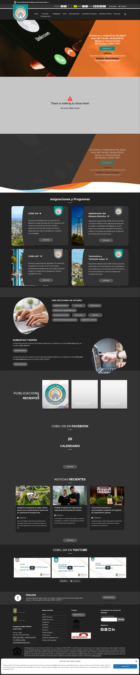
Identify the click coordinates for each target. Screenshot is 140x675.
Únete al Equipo (47, 632)
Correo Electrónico (107, 616)
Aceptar (125, 666)
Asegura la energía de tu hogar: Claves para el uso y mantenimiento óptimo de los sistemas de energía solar (32, 510)
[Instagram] (105, 629)
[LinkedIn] (113, 629)
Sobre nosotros (61, 305)
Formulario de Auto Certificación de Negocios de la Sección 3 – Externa (84, 405)
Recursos (45, 630)
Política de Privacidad (49, 640)
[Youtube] (109, 629)
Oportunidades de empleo (65, 320)
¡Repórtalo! (109, 597)
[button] (136, 661)
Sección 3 (79, 315)
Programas (94, 305)
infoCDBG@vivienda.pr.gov (21, 642)
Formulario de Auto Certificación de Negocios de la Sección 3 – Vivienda (113, 405)
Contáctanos (46, 635)
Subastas (45, 624)
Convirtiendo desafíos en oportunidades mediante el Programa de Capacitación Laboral (106, 510)
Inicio (44, 614)
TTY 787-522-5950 (19, 640)
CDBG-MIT (33, 256)
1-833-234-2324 (30, 637)
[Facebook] (102, 629)
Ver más (46, 240)
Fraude (95, 315)
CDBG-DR (33, 213)
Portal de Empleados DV (50, 637)
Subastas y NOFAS (89, 320)
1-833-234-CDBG (18, 637)
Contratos (45, 627)
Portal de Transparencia (64, 310)
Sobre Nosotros (47, 617)
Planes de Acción (61, 315)
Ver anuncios (20, 350)
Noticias (78, 305)
